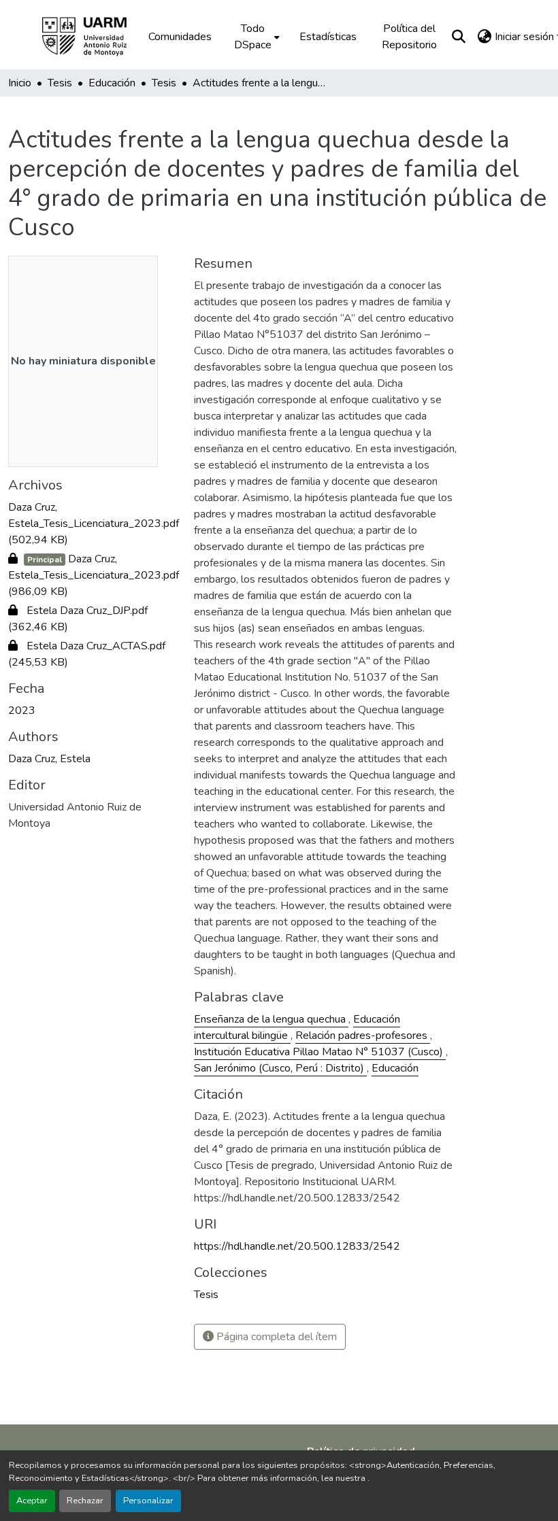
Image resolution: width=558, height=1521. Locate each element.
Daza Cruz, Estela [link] (49, 758)
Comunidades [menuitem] (180, 36)
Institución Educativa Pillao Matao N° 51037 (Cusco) (320, 1051)
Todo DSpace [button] (253, 36)
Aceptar (32, 1500)
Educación (395, 1068)
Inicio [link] (19, 82)
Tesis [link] (60, 82)
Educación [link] (111, 82)
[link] (93, 523)
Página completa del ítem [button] (275, 1336)
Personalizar (148, 1500)
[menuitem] (255, 36)
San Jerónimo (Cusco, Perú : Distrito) (280, 1068)
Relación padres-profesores (362, 1035)
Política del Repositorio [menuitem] (409, 36)
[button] (94, 36)
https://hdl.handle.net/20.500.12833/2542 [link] (297, 1246)
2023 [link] (21, 710)
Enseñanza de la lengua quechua (271, 1019)
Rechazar (85, 1500)
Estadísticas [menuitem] (328, 36)
